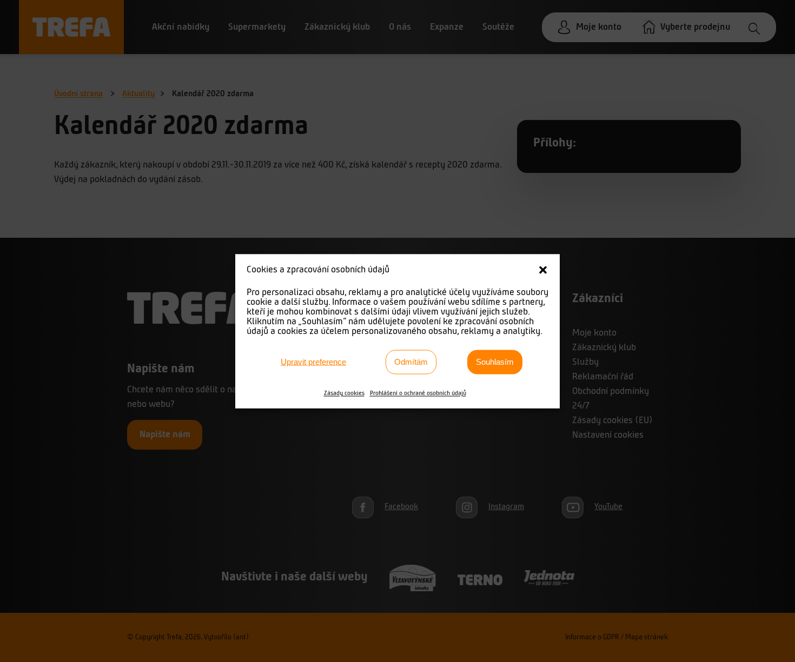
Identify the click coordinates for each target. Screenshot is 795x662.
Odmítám (411, 361)
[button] (543, 269)
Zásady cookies (344, 393)
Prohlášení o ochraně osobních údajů (418, 393)
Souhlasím (495, 361)
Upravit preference (313, 361)
